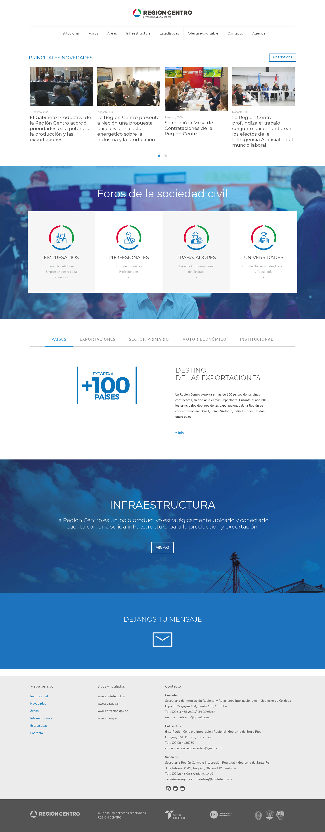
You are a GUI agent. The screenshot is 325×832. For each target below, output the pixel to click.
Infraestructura (41, 718)
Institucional (39, 696)
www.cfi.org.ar (108, 718)
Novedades (38, 703)
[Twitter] (175, 788)
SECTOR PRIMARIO (149, 339)
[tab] (59, 339)
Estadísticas (39, 726)
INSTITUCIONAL (256, 339)
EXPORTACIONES (98, 339)
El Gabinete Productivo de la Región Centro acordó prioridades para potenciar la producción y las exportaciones (60, 128)
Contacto (36, 733)
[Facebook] (168, 788)
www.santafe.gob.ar (112, 696)
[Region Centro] (162, 13)
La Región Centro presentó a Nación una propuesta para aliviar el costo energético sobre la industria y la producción (128, 128)
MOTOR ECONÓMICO (204, 339)
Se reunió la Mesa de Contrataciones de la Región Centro (189, 128)
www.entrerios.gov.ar (113, 711)
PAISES (59, 339)
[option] (61, 106)
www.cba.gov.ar (109, 703)
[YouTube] (182, 788)
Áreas (34, 711)
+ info (179, 432)
